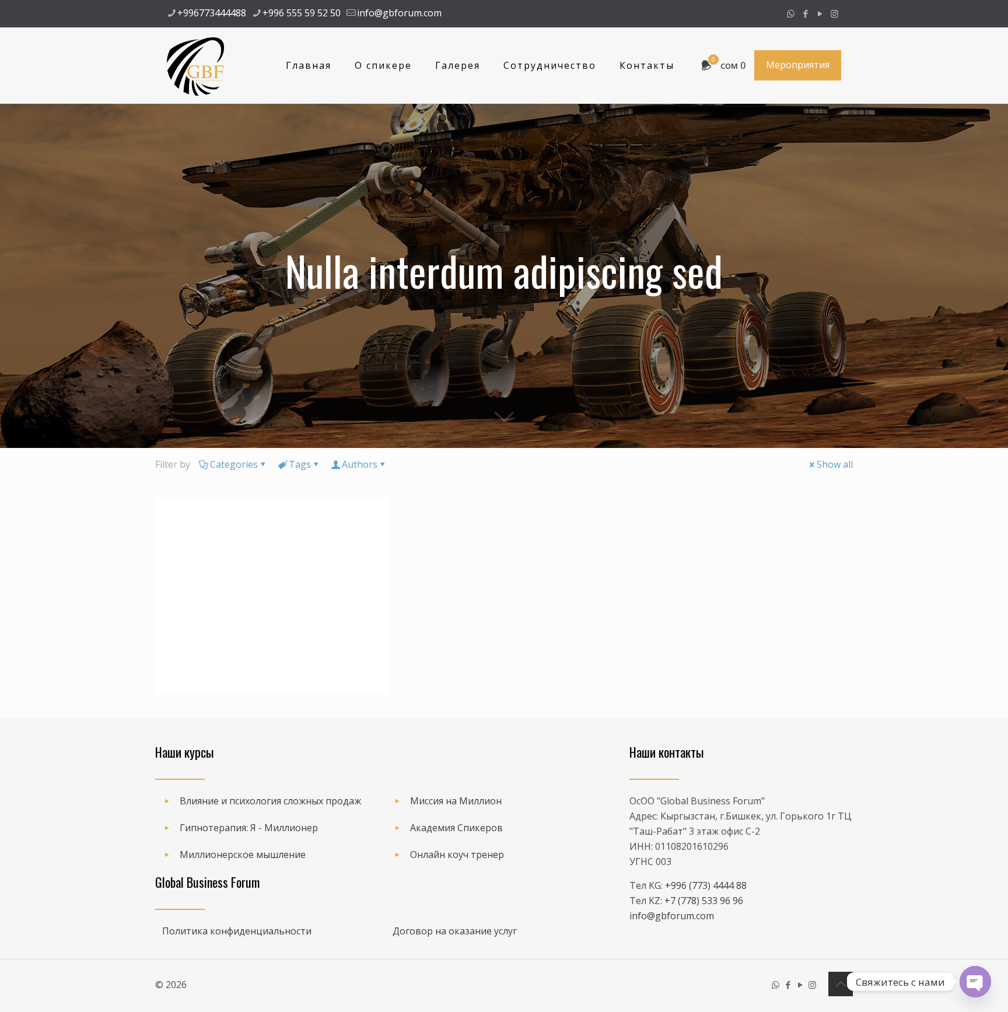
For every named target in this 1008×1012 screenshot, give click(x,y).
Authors (359, 464)
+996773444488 (211, 12)
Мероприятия (798, 64)
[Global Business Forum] (195, 65)
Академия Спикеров (456, 827)
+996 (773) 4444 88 (706, 885)
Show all (835, 464)
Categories (234, 464)
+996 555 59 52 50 (301, 12)
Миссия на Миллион (456, 800)
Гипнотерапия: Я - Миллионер (249, 827)
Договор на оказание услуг (455, 931)
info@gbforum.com (399, 12)
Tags (300, 464)
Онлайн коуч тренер (457, 854)
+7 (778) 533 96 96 (703, 900)
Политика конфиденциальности (237, 931)
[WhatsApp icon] (790, 13)
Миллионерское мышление (243, 854)
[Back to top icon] (840, 984)
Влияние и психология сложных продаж (270, 800)
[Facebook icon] (805, 13)
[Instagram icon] (834, 13)
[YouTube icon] (820, 13)
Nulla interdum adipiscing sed (234, 644)
